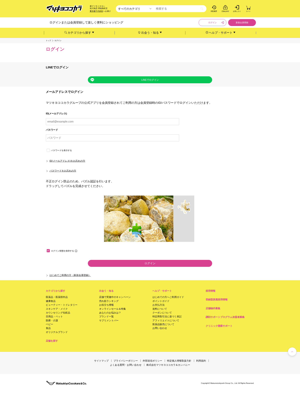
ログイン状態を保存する (62, 251)
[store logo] (64, 9)
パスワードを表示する (61, 150)
